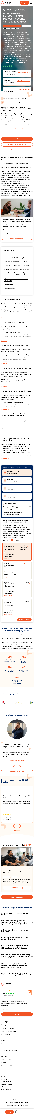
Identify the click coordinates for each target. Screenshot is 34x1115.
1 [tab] (15, 830)
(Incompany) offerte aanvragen (17, 144)
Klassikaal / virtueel (17, 73)
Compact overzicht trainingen (10, 1066)
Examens (3, 1040)
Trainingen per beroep (7, 1024)
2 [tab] (17, 830)
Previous (14, 765)
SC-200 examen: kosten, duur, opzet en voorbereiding (16, 279)
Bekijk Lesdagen (8, 558)
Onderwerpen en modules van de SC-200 (17, 265)
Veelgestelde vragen (11, 288)
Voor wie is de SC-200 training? (14, 257)
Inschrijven (17, 139)
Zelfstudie (17, 81)
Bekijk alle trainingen (17, 897)
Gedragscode (23, 1104)
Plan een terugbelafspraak (17, 238)
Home (5, 9)
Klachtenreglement (13, 1104)
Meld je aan (24, 2)
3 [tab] (19, 830)
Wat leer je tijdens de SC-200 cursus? (16, 261)
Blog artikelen (24, 1105)
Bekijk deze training (17, 888)
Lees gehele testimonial (17, 760)
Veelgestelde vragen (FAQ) (9, 1050)
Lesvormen (4, 1043)
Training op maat (6, 1059)
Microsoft (11, 9)
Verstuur (17, 1014)
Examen (17, 90)
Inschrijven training (24, 619)
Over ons (4, 1056)
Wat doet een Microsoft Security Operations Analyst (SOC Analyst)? (14, 274)
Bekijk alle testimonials (17, 771)
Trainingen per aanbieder (8, 1031)
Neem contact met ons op (11, 514)
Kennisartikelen (5, 1047)
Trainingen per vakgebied (8, 1028)
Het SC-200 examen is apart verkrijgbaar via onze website (16, 129)
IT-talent (3, 1062)
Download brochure (17, 150)
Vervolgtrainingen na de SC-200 (15, 292)
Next (19, 765)
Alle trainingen (5, 1034)
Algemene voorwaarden (13, 1105)
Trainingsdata (9, 284)
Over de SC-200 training (12, 254)
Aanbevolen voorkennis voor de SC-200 (17, 269)
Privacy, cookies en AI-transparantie (17, 1102)
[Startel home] (6, 3)
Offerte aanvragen (22, 1112)
